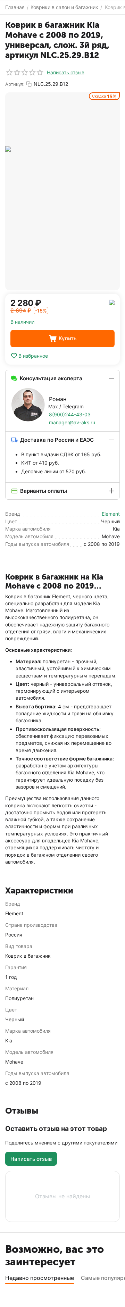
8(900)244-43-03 (70, 414)
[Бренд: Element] (112, 302)
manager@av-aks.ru (72, 422)
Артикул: (15, 84)
